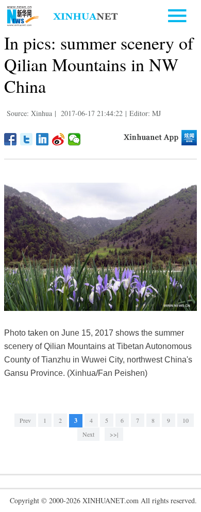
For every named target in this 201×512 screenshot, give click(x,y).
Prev (25, 420)
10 (185, 420)
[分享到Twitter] (26, 139)
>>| (114, 434)
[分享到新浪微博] (58, 139)
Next (88, 434)
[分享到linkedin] (42, 139)
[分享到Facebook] (10, 139)
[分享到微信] (74, 139)
